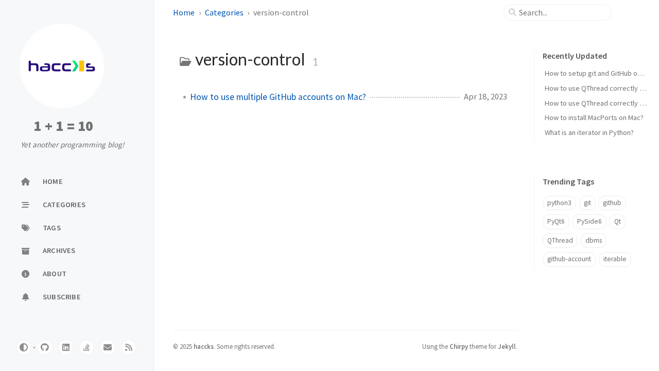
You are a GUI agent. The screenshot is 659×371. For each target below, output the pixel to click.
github (612, 202)
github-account (569, 259)
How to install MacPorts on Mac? (594, 117)
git (587, 202)
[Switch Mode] (23, 347)
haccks (204, 346)
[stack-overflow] (86, 347)
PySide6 (589, 221)
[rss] (129, 347)
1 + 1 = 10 (63, 126)
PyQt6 (556, 221)
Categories (224, 12)
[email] (107, 347)
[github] (45, 347)
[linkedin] (66, 347)
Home (184, 12)
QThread (560, 240)
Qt (617, 221)
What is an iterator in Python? (589, 132)
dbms (593, 240)
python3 (559, 202)
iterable (615, 259)
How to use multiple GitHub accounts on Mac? (278, 97)
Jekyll (507, 346)
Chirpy (458, 346)
